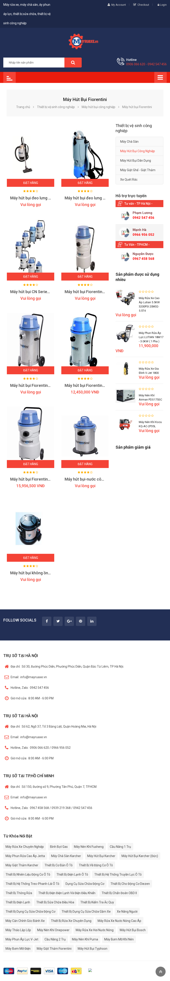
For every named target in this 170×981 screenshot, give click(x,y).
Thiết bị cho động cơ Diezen (130, 884)
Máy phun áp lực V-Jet (22, 939)
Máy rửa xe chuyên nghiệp (25, 846)
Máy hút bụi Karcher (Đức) (140, 856)
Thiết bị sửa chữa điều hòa (55, 902)
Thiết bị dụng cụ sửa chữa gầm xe (86, 911)
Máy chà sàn (129, 141)
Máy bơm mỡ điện (18, 948)
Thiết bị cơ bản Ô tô (58, 865)
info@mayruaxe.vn (29, 677)
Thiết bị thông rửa (19, 893)
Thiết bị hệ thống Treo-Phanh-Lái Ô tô (32, 884)
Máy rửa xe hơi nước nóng (95, 930)
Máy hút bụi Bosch (133, 930)
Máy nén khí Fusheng (89, 846)
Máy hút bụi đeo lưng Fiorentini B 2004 (99, 198)
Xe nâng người (127, 911)
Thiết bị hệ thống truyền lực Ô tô (118, 874)
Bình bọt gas (59, 846)
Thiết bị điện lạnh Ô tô (72, 874)
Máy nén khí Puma (85, 939)
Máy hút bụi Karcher (101, 856)
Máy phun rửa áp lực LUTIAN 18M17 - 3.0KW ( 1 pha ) (151, 337)
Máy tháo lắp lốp (18, 930)
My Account (118, 4)
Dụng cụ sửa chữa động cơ (85, 884)
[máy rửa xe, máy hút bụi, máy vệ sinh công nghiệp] (85, 41)
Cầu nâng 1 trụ (120, 846)
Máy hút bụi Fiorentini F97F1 (35, 385)
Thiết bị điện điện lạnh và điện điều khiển (66, 893)
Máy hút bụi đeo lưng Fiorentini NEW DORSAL (50, 198)
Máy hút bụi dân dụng (135, 160)
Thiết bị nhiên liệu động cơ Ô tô (28, 874)
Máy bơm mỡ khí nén (119, 939)
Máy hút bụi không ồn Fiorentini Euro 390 (46, 573)
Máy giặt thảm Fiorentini (54, 948)
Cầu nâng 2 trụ (55, 939)
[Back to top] (161, 972)
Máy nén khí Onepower (53, 930)
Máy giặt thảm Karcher (22, 865)
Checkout (143, 4)
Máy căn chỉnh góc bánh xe (25, 921)
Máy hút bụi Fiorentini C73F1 (90, 291)
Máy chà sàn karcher (66, 856)
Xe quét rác (128, 179)
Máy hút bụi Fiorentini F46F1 (90, 385)
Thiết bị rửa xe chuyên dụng (71, 921)
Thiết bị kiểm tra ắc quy (97, 902)
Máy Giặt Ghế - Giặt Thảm (137, 170)
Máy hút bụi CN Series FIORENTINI (40, 291)
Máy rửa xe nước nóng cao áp (119, 921)
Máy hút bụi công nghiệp (137, 151)
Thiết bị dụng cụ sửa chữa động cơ (30, 911)
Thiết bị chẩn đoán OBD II (119, 893)
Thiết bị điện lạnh (18, 902)
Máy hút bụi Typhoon (92, 948)
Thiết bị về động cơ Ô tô (96, 865)
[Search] (73, 62)
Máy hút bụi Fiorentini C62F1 (35, 479)
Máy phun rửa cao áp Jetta (25, 856)
